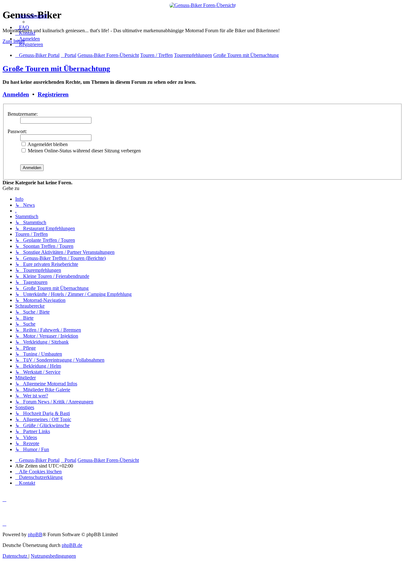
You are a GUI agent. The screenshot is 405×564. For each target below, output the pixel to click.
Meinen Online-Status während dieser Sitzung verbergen (84, 150)
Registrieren (53, 94)
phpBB (35, 534)
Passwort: (17, 131)
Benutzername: (23, 114)
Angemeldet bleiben (47, 144)
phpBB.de (72, 545)
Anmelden (16, 94)
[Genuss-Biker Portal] (202, 5)
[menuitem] (22, 27)
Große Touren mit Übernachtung (56, 68)
